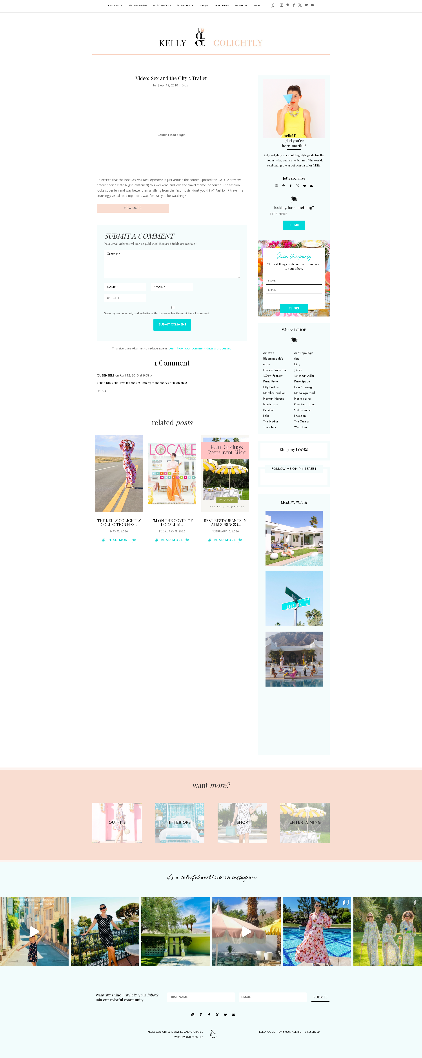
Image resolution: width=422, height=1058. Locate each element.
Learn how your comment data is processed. (200, 348)
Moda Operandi (304, 393)
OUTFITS (113, 6)
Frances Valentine (275, 370)
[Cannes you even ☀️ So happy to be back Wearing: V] (105, 931)
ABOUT (239, 6)
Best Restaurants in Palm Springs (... (225, 522)
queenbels (106, 375)
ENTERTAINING (138, 6)
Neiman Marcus (273, 398)
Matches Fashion (274, 393)
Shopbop (300, 416)
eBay (266, 364)
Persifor (268, 410)
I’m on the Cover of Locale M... (172, 522)
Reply (101, 391)
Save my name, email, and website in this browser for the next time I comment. (157, 313)
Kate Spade (302, 381)
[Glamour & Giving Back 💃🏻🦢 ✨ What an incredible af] (317, 931)
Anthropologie (303, 353)
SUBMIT (294, 225)
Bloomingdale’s (273, 358)
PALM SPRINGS (162, 6)
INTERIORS (183, 6)
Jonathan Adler (304, 376)
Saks (266, 416)
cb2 (296, 358)
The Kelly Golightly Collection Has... (119, 522)
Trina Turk (269, 427)
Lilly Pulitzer (271, 387)
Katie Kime (270, 381)
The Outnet (301, 421)
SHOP (256, 6)
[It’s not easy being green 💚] (175, 931)
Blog (185, 85)
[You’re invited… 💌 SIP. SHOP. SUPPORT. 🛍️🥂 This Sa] (387, 931)
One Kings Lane (304, 404)
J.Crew (298, 370)
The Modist (270, 421)
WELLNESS (222, 6)
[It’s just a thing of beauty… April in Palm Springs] (246, 931)
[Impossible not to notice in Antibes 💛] (34, 931)
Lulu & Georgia (304, 387)
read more (119, 540)
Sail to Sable (302, 410)
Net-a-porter (302, 398)
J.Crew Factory (272, 376)
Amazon (268, 353)
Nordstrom (270, 404)
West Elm (300, 427)
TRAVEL (204, 6)
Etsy (297, 364)
